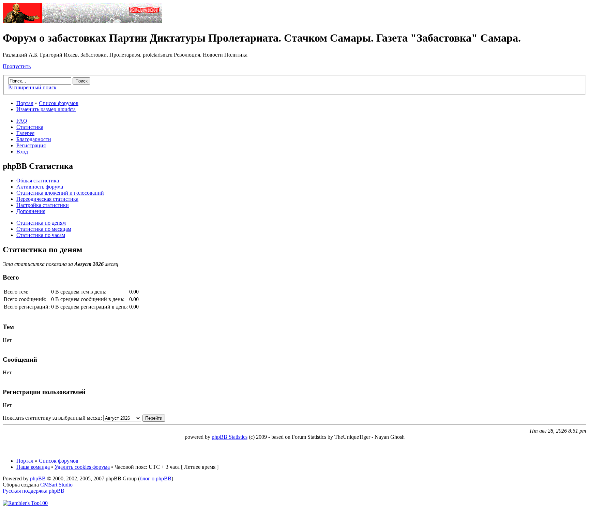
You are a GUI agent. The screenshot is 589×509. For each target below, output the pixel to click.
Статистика (29, 127)
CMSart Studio (56, 485)
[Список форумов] (82, 21)
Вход (22, 151)
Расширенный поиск (32, 87)
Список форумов (58, 103)
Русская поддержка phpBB (33, 491)
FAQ (21, 121)
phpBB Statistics (229, 437)
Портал (24, 103)
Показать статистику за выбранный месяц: (53, 418)
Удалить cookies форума (82, 467)
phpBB (38, 478)
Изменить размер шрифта (46, 109)
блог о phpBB (155, 478)
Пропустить (17, 66)
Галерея (25, 133)
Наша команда (33, 467)
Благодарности (33, 139)
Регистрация (31, 145)
